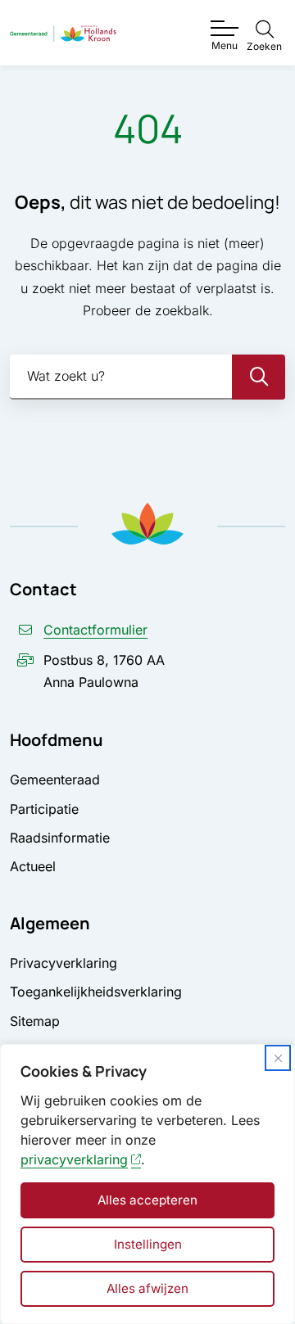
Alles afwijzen (147, 1288)
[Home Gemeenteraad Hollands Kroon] (63, 32)
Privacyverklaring (63, 963)
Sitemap (35, 1021)
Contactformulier (95, 629)
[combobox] (147, 377)
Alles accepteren (147, 1200)
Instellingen (148, 1244)
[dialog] (147, 1184)
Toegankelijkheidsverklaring (96, 991)
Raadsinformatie (60, 837)
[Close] (278, 1058)
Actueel (33, 866)
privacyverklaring (74, 1159)
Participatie (44, 809)
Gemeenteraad (55, 779)
